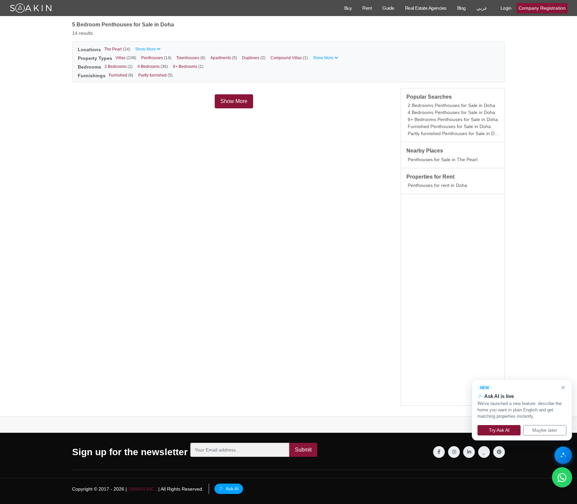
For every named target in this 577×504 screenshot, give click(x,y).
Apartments (223, 58)
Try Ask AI (499, 430)
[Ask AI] (563, 455)
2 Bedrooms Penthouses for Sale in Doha (451, 105)
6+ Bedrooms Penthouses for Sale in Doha (453, 119)
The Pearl (117, 49)
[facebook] (439, 452)
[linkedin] (469, 452)
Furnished (121, 75)
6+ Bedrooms (188, 66)
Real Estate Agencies (425, 8)
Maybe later (544, 430)
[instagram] (454, 452)
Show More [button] (146, 49)
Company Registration (542, 8)
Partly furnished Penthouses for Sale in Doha (455, 133)
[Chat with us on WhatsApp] (562, 477)
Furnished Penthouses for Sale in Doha (449, 126)
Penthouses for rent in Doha (437, 185)
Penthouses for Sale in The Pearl (442, 159)
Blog (461, 8)
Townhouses (190, 58)
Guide (388, 8)
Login (506, 8)
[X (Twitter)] (484, 452)
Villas (126, 58)
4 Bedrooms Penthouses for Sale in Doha (451, 112)
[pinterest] (499, 452)
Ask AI (232, 488)
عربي (481, 8)
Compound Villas (289, 58)
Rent (367, 8)
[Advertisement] (452, 299)
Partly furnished (155, 75)
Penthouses (156, 58)
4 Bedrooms (153, 66)
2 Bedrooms (119, 66)
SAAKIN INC (141, 489)
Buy (348, 8)
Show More (233, 101)
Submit (303, 449)
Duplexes (253, 58)
